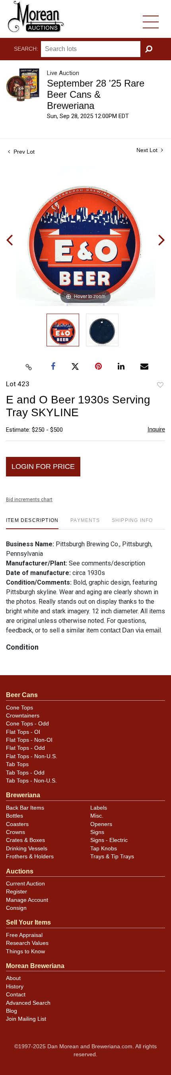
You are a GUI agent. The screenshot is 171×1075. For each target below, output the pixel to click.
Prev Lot (23, 151)
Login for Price (43, 466)
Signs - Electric (109, 840)
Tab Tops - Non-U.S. (31, 781)
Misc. (96, 816)
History (14, 987)
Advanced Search (28, 1003)
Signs (97, 832)
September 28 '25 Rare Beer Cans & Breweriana (95, 94)
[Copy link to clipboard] (29, 367)
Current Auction (25, 884)
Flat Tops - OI (23, 732)
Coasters (17, 824)
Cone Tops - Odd (27, 724)
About (13, 978)
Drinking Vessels (26, 849)
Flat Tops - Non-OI (29, 740)
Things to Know (25, 951)
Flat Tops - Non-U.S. (31, 756)
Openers (101, 824)
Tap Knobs (103, 849)
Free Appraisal (24, 935)
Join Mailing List (26, 1019)
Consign (16, 908)
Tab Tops (17, 764)
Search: (26, 49)
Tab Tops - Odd (25, 773)
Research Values (27, 943)
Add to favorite (160, 385)
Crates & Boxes (25, 840)
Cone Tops (19, 708)
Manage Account (27, 900)
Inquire (156, 429)
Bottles (14, 816)
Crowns (15, 832)
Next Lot (147, 150)
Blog (11, 1011)
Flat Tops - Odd (25, 748)
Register (16, 892)
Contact (15, 995)
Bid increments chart (29, 499)
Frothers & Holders (30, 857)
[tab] (32, 523)
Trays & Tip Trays (112, 857)
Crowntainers (22, 716)
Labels (98, 808)
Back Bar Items (25, 808)
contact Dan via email (130, 630)
